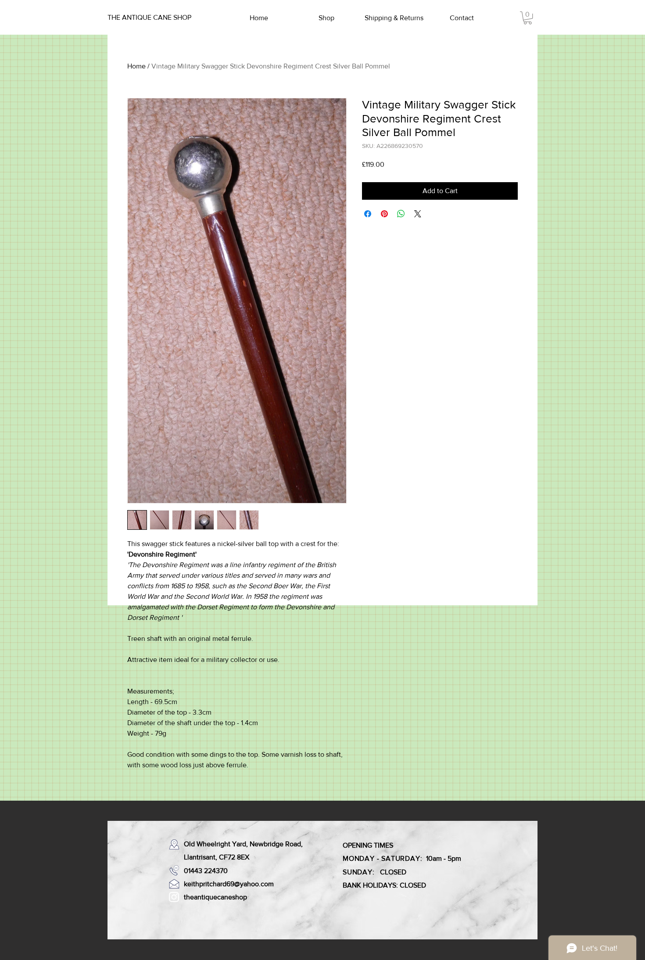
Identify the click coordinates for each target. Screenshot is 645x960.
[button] (527, 17)
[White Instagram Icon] (174, 897)
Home (136, 66)
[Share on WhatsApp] (401, 214)
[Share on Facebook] (367, 214)
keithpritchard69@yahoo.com (229, 884)
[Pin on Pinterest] (384, 214)
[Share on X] (417, 214)
